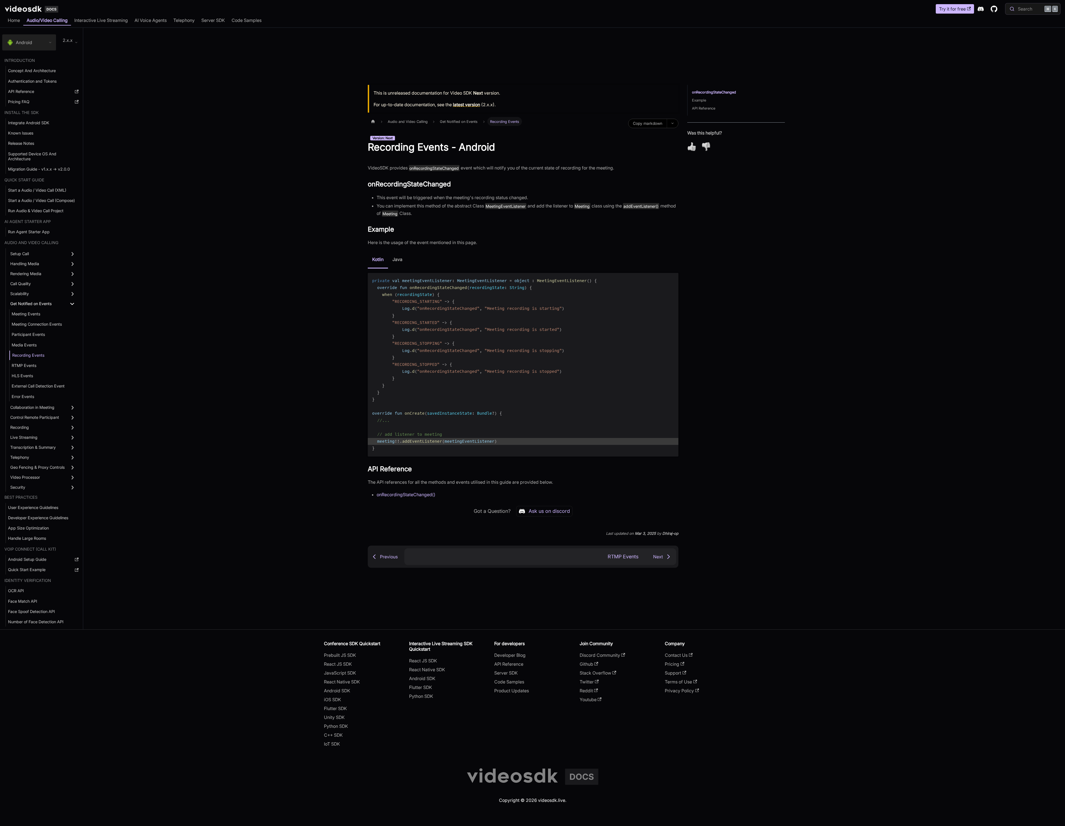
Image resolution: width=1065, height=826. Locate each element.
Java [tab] (397, 259)
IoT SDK (332, 744)
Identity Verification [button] (27, 580)
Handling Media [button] (24, 263)
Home (14, 20)
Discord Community (600, 655)
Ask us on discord (549, 511)
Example (699, 100)
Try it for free (952, 9)
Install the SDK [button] (21, 112)
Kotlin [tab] (378, 259)
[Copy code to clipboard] (671, 279)
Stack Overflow (595, 673)
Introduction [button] (19, 60)
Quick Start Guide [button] (24, 180)
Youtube (588, 699)
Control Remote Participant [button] (34, 417)
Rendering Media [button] (25, 273)
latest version (466, 104)
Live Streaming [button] (23, 437)
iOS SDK (332, 699)
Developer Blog (510, 655)
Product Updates (511, 690)
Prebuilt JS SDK (340, 655)
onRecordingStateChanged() (406, 494)
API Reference (703, 108)
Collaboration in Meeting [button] (32, 407)
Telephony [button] (19, 457)
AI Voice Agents (151, 20)
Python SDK (336, 726)
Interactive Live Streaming (101, 20)
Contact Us (676, 655)
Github (586, 664)
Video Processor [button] (25, 477)
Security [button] (17, 487)
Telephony (184, 20)
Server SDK (213, 20)
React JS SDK (338, 664)
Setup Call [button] (19, 253)
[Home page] (373, 121)
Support (673, 673)
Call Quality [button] (20, 283)
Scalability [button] (19, 293)
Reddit (586, 690)
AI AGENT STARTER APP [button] (27, 221)
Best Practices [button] (20, 497)
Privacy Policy (679, 690)
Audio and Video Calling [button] (31, 242)
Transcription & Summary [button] (33, 447)
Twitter (587, 682)
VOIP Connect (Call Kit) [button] (30, 549)
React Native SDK (342, 682)
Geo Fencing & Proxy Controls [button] (37, 467)
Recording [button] (19, 427)
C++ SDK (333, 735)
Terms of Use (678, 682)
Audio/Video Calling (47, 20)
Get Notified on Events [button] (31, 303)
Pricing (672, 664)
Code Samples (247, 20)
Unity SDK (334, 717)
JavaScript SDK (340, 673)
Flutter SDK (335, 708)
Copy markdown (647, 123)
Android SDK (337, 690)
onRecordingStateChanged (714, 92)
